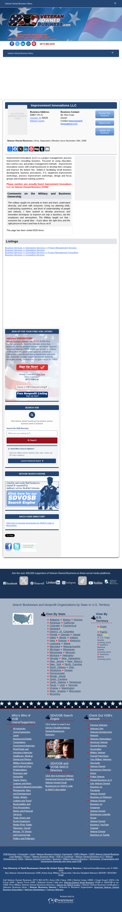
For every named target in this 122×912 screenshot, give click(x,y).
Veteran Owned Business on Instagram (97, 804)
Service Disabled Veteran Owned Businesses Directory (57, 731)
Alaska (66, 619)
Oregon (68, 670)
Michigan (55, 649)
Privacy (27, 856)
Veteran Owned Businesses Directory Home (100, 769)
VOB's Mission (80, 854)
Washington (67, 688)
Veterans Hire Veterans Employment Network (101, 732)
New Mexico (74, 661)
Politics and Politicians (24, 838)
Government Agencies (24, 745)
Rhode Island (57, 676)
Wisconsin (75, 691)
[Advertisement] (61, 79)
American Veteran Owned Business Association (99, 745)
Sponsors (57, 859)
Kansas (62, 640)
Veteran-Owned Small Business (79, 882)
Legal (32, 854)
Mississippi (56, 652)
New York (55, 664)
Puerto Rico (102, 633)
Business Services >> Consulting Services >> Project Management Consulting (41, 252)
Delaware (55, 628)
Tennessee (75, 682)
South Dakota (58, 682)
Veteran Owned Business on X (89, 856)
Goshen (34, 118)
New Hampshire (71, 658)
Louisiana (55, 643)
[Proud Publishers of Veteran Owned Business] (61, 908)
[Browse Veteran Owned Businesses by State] (23, 623)
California (69, 622)
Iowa (52, 640)
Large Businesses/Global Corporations (22, 739)
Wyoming (55, 694)
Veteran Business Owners (17, 341)
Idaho (53, 637)
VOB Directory (10, 854)
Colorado (55, 625)
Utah (62, 685)
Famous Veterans (98, 725)
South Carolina (58, 679)
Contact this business (104, 114)
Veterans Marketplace (100, 739)
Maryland (55, 646)
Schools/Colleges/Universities (27, 787)
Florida (53, 634)
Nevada (54, 658)
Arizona (78, 619)
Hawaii (76, 634)
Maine (67, 643)
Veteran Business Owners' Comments (54, 854)
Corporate (23, 854)
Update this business (104, 131)
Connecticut (69, 625)
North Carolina (73, 664)
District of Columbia (62, 631)
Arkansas (55, 622)
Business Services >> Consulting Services (24, 255)
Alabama (54, 619)
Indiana (74, 637)
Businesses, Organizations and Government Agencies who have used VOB (80, 860)
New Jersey (57, 661)
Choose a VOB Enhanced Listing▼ (32, 387)
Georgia (65, 634)
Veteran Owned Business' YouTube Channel (99, 824)
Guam (103, 626)
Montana (54, 655)
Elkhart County (37, 121)
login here (41, 374)
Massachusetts (71, 646)
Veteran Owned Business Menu (18, 4)
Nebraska (68, 655)
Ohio (71, 667)
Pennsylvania (57, 673)
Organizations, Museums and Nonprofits (20, 773)
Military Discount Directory (75, 859)
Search (32, 440)
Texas (53, 685)
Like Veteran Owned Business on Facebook (100, 787)
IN (40, 118)
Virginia (54, 688)
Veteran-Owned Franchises (38, 859)
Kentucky (75, 640)
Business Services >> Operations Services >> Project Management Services (41, 248)
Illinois (62, 637)
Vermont (73, 685)
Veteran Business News (43, 856)
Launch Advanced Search (31, 461)
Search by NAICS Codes (68, 885)
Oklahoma (55, 670)
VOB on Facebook (64, 856)
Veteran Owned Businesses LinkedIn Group (100, 814)
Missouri (70, 652)
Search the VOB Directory (18, 428)
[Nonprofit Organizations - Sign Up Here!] (32, 397)
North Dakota (57, 667)
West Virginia (58, 691)
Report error (105, 123)
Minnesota (69, 649)
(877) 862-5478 (47, 44)
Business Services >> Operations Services (25, 250)
